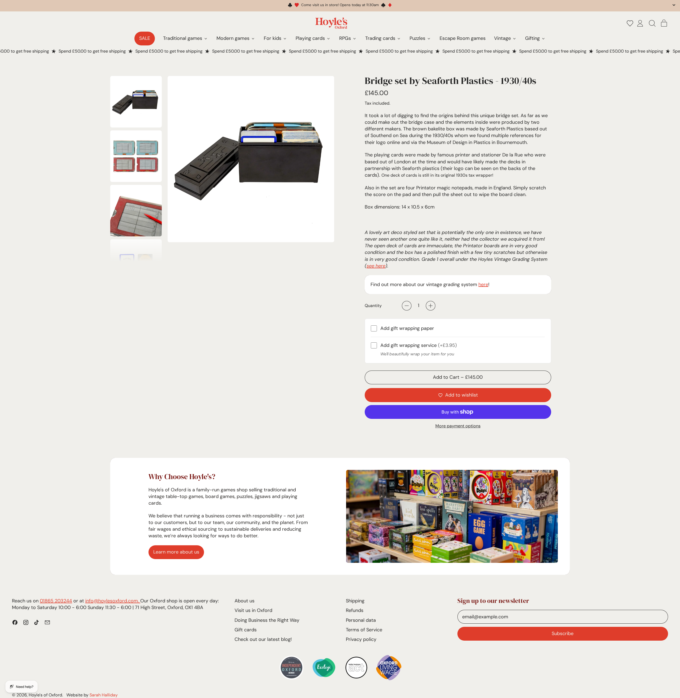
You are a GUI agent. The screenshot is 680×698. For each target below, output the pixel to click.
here (483, 284)
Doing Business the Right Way (267, 620)
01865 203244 (56, 601)
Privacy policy (361, 639)
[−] (406, 305)
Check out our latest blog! (263, 639)
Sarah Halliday (104, 695)
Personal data (361, 620)
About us (244, 601)
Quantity (373, 305)
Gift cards (246, 630)
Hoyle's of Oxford (45, 695)
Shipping (355, 601)
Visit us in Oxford (253, 610)
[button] (630, 23)
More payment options (458, 426)
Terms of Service (364, 630)
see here (376, 266)
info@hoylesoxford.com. (112, 601)
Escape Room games (463, 38)
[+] (430, 305)
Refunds (354, 610)
